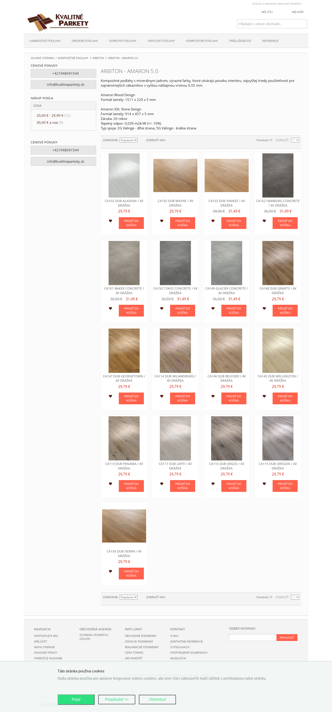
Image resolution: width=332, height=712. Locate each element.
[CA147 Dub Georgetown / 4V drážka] (124, 351)
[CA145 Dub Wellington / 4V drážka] (278, 351)
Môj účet (40, 641)
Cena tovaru (134, 653)
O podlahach (179, 647)
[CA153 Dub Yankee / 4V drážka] (227, 175)
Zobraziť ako (155, 140)
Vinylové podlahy (161, 41)
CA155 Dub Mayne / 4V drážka (175, 203)
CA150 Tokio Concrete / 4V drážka (175, 290)
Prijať (76, 699)
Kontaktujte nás (46, 636)
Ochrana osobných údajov (93, 637)
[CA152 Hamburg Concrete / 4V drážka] (278, 175)
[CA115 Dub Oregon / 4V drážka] (278, 438)
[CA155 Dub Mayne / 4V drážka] (175, 175)
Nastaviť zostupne (141, 140)
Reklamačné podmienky (142, 647)
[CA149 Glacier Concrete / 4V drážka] (227, 263)
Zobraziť (282, 140)
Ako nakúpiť (133, 658)
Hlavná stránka (42, 58)
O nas (174, 636)
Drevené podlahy (85, 41)
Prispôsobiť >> (117, 699)
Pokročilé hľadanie (48, 658)
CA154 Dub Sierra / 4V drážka (124, 553)
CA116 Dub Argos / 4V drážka (226, 466)
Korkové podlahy (122, 41)
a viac (50, 122)
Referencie (270, 41)
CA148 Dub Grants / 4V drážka (278, 290)
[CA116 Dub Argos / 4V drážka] (227, 438)
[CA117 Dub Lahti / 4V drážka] (175, 438)
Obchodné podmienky (141, 636)
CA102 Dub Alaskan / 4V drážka (124, 203)
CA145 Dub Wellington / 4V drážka (278, 378)
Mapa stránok (44, 647)
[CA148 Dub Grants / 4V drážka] (278, 263)
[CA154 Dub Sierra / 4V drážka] (124, 526)
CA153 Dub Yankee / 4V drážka (226, 203)
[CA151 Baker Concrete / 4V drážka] (124, 263)
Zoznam (178, 140)
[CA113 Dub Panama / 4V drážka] (124, 438)
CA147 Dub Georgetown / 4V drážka (124, 378)
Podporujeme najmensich (188, 653)
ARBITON (98, 58)
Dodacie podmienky (139, 641)
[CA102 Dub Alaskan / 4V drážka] (124, 175)
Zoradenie (110, 140)
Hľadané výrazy (45, 653)
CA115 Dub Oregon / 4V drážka (278, 466)
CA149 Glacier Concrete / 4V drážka (226, 290)
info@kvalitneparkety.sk (65, 84)
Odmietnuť (157, 699)
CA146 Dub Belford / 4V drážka (227, 378)
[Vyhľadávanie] (303, 23)
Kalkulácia (178, 658)
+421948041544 (65, 73)
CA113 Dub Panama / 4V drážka (124, 466)
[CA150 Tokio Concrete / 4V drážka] (175, 263)
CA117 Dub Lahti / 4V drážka (175, 466)
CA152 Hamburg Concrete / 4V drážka (278, 203)
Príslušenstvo (240, 41)
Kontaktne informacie (186, 641)
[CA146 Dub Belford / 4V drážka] (227, 351)
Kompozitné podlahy (202, 41)
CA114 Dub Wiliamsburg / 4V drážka (175, 378)
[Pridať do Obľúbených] (110, 221)
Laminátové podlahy (45, 41)
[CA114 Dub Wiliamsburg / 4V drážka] (175, 351)
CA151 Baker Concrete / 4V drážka (124, 290)
